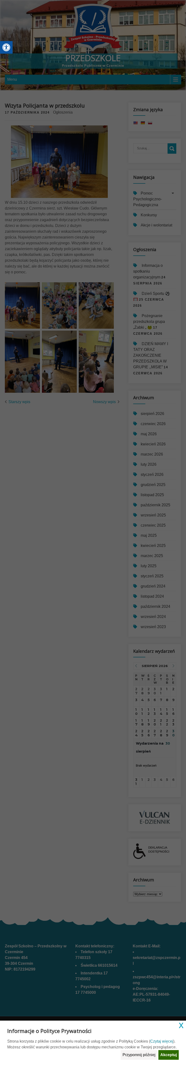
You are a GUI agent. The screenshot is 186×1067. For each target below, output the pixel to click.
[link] (6, 47)
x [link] (181, 1025)
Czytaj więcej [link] (161, 1041)
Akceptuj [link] (168, 1055)
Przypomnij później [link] (139, 1055)
